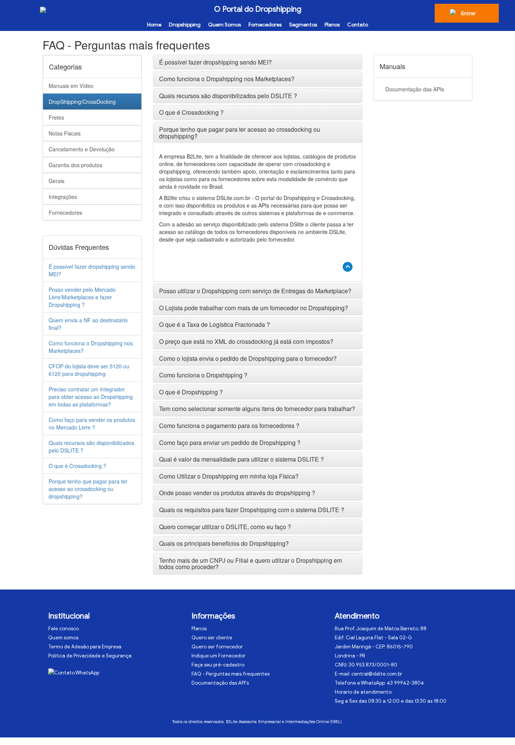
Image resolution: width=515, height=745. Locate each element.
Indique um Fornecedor (218, 656)
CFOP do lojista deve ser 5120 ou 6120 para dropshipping (89, 369)
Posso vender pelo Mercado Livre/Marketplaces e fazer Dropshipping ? (82, 297)
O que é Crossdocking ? (77, 465)
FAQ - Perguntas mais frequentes (231, 674)
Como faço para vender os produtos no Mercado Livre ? (92, 423)
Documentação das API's (220, 683)
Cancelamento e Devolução (82, 149)
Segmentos (303, 25)
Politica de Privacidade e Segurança (90, 656)
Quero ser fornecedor (217, 646)
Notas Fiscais (65, 133)
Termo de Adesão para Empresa (84, 646)
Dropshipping (185, 25)
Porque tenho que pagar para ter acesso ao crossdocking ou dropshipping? (88, 488)
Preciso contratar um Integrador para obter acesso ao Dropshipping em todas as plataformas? (91, 396)
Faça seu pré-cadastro (218, 665)
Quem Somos (224, 25)
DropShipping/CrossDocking (82, 101)
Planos (332, 25)
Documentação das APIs (414, 89)
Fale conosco (63, 628)
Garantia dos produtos (75, 165)
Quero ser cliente (212, 637)
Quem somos (63, 637)
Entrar (468, 13)
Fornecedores (265, 25)
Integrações (63, 196)
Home (154, 25)
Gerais (56, 181)
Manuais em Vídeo (71, 85)
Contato (357, 25)
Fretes (56, 117)
